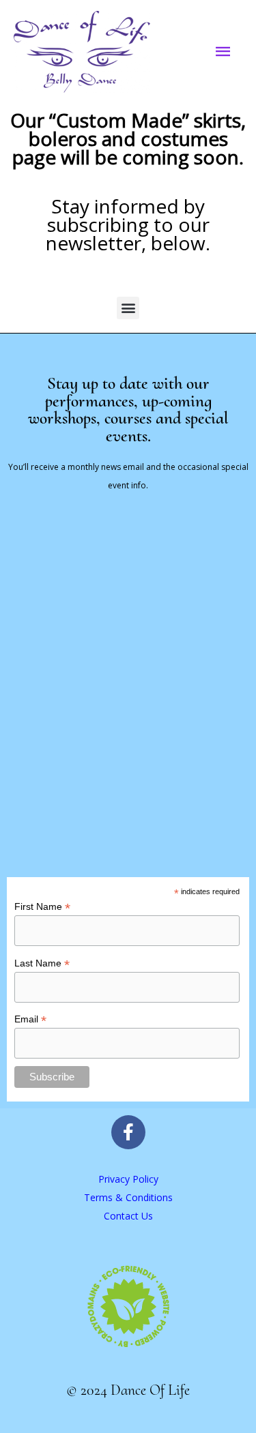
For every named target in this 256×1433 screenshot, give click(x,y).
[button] (128, 308)
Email (30, 1019)
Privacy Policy (128, 1178)
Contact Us (128, 1215)
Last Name (42, 963)
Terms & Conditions (128, 1197)
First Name (42, 906)
